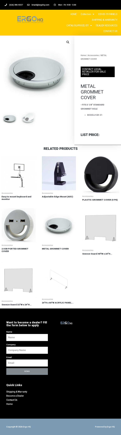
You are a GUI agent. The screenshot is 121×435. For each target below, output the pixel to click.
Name (9, 331)
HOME (73, 14)
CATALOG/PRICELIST (77, 25)
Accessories (93, 55)
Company (11, 344)
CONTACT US (110, 31)
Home (83, 55)
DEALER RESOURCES (106, 25)
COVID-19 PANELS (107, 14)
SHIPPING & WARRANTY (104, 19)
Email (9, 357)
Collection (86, 14)
